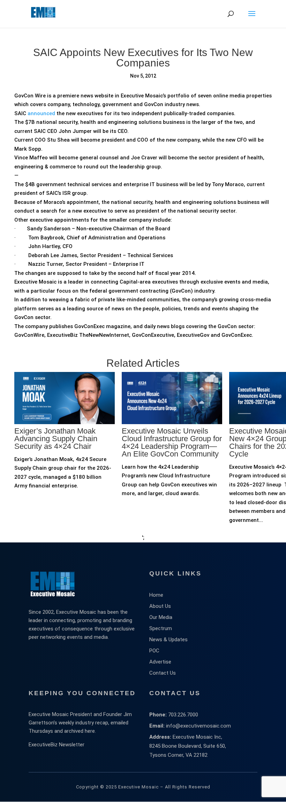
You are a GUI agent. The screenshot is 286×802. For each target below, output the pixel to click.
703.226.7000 (183, 715)
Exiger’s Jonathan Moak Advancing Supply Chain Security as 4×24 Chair (55, 439)
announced (41, 113)
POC (154, 651)
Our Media (160, 617)
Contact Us (162, 673)
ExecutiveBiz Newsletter (56, 744)
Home (156, 595)
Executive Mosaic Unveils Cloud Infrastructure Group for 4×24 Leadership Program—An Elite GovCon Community (172, 442)
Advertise (160, 662)
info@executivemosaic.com (198, 726)
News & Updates (168, 639)
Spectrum (160, 628)
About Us (160, 606)
